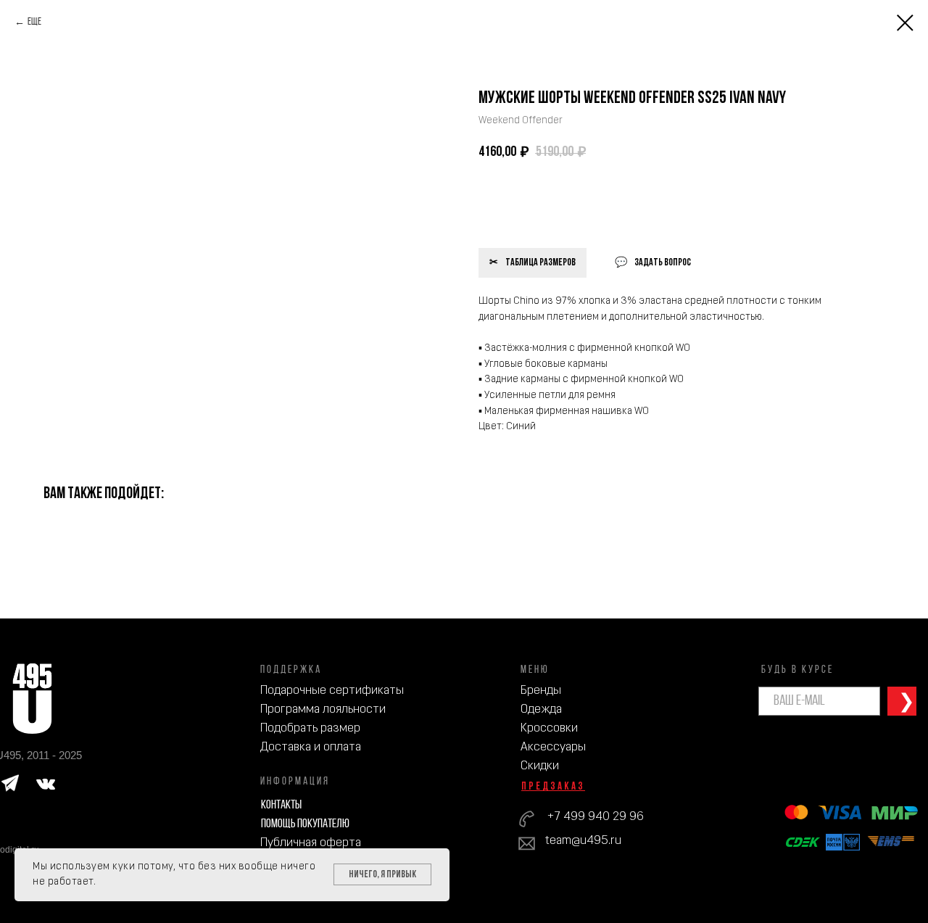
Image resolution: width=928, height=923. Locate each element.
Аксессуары (553, 747)
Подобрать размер (310, 728)
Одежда (541, 709)
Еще (34, 22)
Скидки (540, 766)
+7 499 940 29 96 (595, 817)
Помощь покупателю (305, 824)
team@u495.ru (583, 841)
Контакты (281, 805)
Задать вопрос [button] (662, 262)
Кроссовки (549, 728)
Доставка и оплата (310, 747)
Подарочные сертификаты (332, 690)
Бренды (541, 690)
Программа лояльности (323, 709)
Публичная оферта (310, 843)
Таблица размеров (540, 262)
